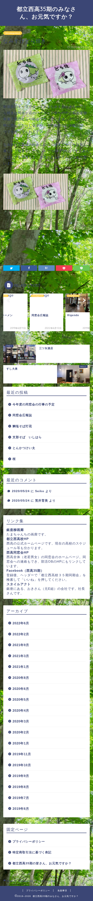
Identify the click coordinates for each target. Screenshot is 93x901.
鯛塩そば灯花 (22, 426)
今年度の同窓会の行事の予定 (34, 404)
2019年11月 (22, 754)
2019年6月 (21, 808)
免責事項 (62, 890)
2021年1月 (21, 667)
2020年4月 (21, 710)
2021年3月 (21, 656)
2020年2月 (21, 732)
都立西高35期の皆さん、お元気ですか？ (42, 863)
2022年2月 (21, 634)
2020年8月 (21, 678)
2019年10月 (22, 765)
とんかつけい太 (24, 448)
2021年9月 (21, 645)
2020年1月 (21, 743)
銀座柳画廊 (15, 530)
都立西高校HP (17, 539)
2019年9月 (21, 776)
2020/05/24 (21, 491)
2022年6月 (21, 623)
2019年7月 (21, 798)
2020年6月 (21, 689)
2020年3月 (21, 721)
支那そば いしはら (27, 437)
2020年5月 (21, 699)
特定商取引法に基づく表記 (32, 852)
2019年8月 (21, 787)
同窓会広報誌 (22, 415)
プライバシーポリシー (29, 841)
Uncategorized (12, 33)
